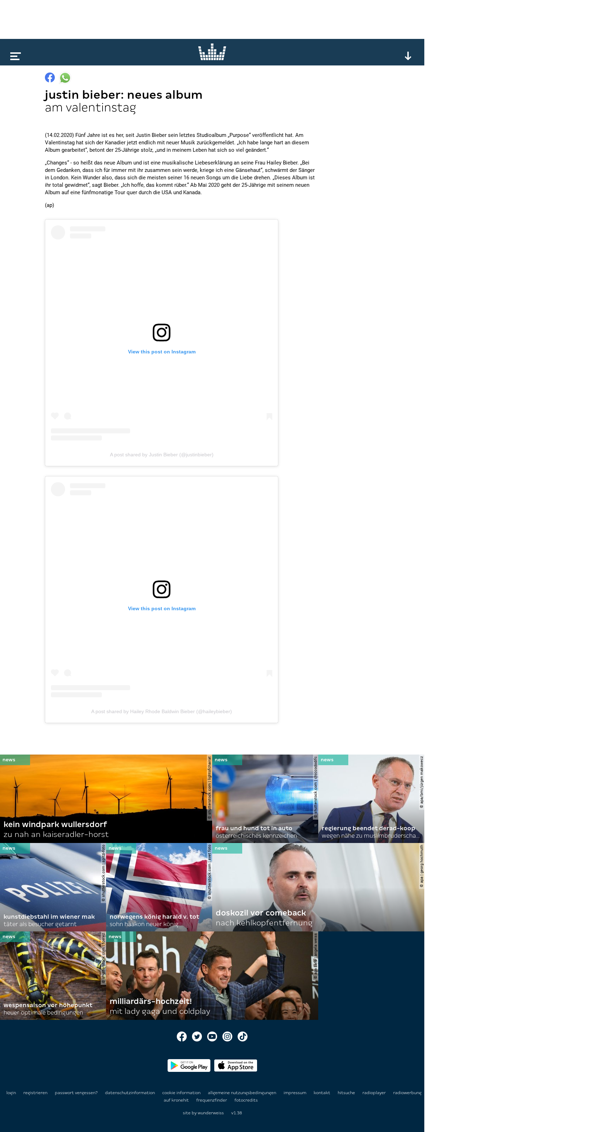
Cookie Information (182, 1092)
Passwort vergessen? (76, 1092)
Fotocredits (246, 1100)
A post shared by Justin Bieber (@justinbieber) (162, 454)
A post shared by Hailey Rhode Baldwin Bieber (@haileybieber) (161, 711)
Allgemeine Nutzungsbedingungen (242, 1092)
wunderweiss (211, 1112)
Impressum (295, 1092)
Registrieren (35, 1092)
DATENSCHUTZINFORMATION (130, 1092)
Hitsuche (347, 1092)
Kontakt (322, 1092)
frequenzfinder (212, 1100)
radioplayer (374, 1092)
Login (11, 1092)
